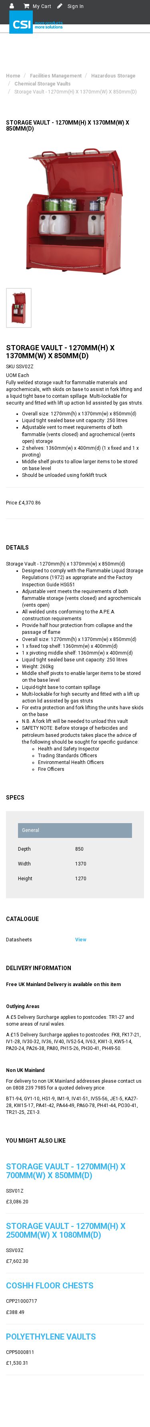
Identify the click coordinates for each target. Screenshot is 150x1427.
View (80, 940)
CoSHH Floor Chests (50, 1285)
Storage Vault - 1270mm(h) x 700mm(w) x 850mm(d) (66, 1171)
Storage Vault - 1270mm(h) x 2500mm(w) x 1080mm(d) (66, 1230)
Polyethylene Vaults (51, 1337)
